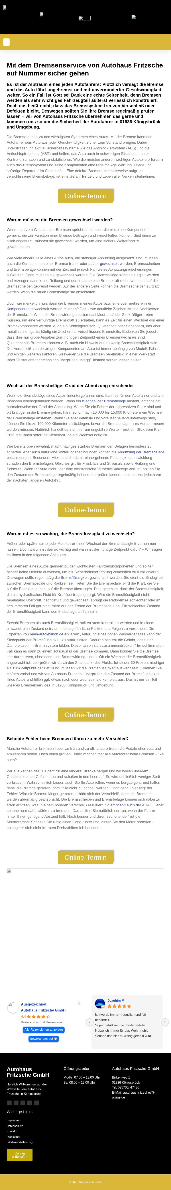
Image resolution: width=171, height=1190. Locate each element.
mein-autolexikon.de (46, 634)
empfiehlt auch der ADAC (131, 805)
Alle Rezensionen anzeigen (43, 1029)
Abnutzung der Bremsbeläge (140, 452)
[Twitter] (9, 1103)
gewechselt (109, 264)
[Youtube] (22, 1103)
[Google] (36, 1103)
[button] (6, 42)
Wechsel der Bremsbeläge (104, 401)
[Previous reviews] (90, 1022)
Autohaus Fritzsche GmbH (43, 1010)
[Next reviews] (165, 1022)
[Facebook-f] (16, 1103)
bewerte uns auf (41, 1038)
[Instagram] (29, 1103)
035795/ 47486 (128, 1087)
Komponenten (18, 309)
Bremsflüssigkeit (75, 577)
